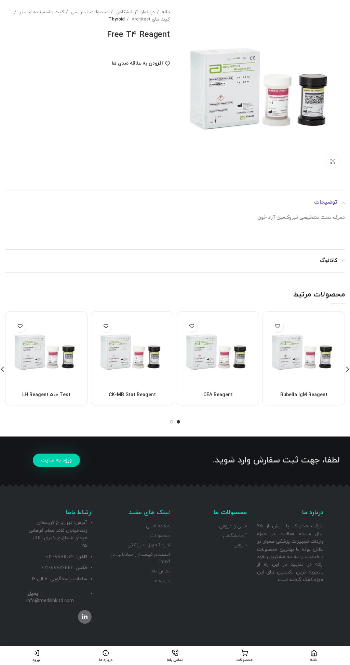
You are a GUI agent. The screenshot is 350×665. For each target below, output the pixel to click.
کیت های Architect (150, 19)
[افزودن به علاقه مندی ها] (277, 326)
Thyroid (116, 19)
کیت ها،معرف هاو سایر (41, 12)
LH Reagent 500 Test (46, 395)
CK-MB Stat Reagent (132, 395)
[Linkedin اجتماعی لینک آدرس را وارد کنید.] (85, 617)
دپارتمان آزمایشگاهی (134, 12)
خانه (165, 12)
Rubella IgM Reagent (303, 395)
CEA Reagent (218, 395)
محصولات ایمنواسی (89, 12)
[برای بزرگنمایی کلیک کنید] (333, 161)
